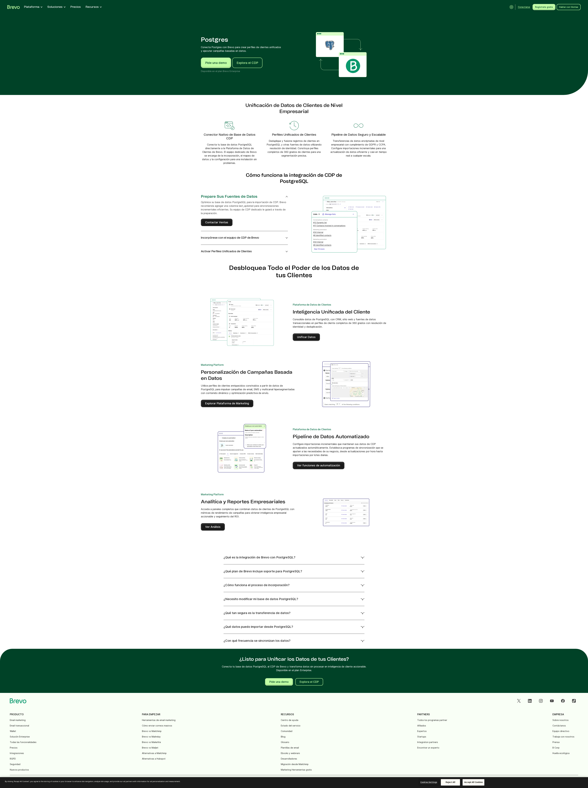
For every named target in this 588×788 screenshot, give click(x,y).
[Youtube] (552, 701)
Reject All (450, 782)
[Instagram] (541, 701)
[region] (294, 782)
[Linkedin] (530, 701)
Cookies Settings (428, 782)
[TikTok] (574, 701)
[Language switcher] (511, 7)
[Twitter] (518, 701)
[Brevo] (13, 7)
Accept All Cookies (473, 782)
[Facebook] (563, 701)
